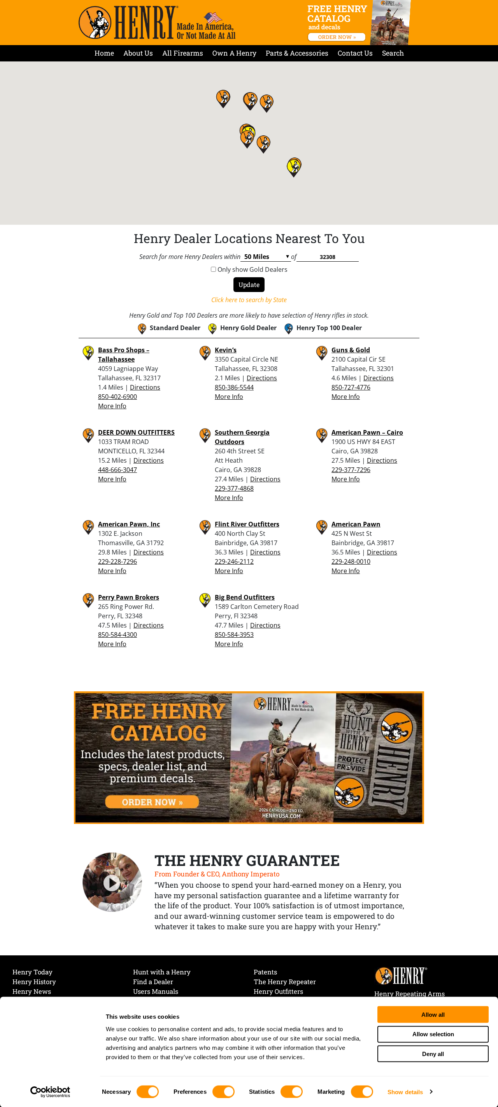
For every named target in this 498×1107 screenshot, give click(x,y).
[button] (247, 139)
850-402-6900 (117, 396)
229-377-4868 (234, 488)
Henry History (34, 981)
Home (104, 53)
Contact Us (355, 53)
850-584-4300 (117, 634)
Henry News (31, 991)
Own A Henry (234, 53)
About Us (138, 53)
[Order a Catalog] (249, 757)
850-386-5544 (234, 387)
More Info (112, 406)
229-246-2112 (234, 561)
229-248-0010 (350, 561)
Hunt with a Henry (162, 971)
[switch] (223, 1091)
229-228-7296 (117, 561)
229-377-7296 (350, 469)
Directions (145, 387)
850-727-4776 (350, 387)
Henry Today (32, 971)
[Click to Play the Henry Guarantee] (112, 882)
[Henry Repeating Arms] (157, 22)
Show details (405, 1091)
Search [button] (393, 53)
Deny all (433, 1053)
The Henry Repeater (285, 981)
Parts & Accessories (297, 53)
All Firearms (182, 53)
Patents (265, 971)
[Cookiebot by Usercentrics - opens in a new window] (50, 1092)
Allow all (433, 1014)
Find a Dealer (153, 981)
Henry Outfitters (278, 991)
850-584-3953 (234, 634)
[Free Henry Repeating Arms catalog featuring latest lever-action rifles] (360, 22)
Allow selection (433, 1034)
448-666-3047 (117, 469)
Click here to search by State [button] (249, 300)
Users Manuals (155, 991)
